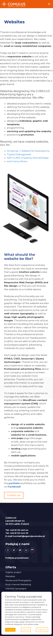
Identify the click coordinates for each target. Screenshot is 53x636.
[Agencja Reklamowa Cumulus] (13, 4)
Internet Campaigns (15, 588)
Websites (10, 576)
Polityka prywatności (17, 558)
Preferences (42, 630)
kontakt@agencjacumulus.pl (29, 536)
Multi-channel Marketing (18, 584)
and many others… (18, 161)
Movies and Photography (18, 580)
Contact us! (13, 495)
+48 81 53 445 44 (19, 530)
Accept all (10, 630)
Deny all (26, 630)
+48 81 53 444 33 (19, 533)
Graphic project (13, 572)
